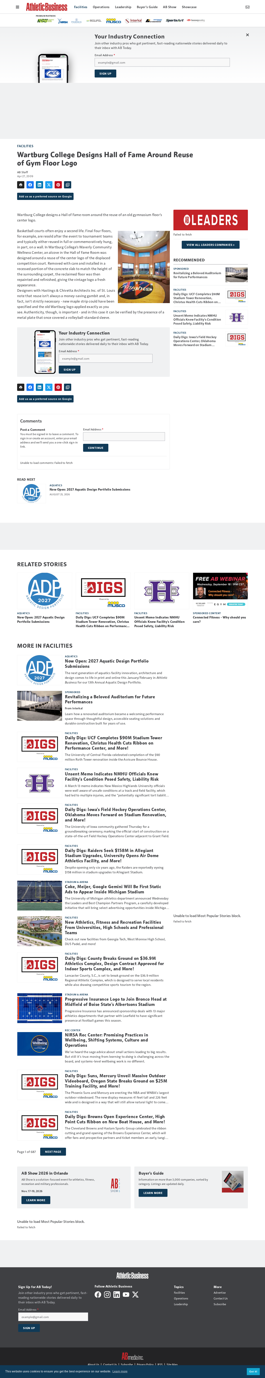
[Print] (20, 184)
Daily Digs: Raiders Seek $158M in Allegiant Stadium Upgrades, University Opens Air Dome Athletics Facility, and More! (112, 856)
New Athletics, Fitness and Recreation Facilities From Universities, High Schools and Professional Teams (114, 927)
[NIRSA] (63, 21)
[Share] (30, 184)
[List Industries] (154, 20)
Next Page (53, 1151)
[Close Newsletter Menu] (247, 35)
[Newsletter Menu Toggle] (247, 6)
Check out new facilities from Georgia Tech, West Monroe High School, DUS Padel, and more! (115, 941)
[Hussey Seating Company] (196, 20)
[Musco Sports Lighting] (114, 21)
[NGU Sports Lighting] (46, 20)
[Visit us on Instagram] (107, 1294)
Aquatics (56, 485)
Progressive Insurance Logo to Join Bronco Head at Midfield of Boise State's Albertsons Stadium (116, 1002)
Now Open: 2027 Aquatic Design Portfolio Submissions (90, 489)
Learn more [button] (120, 1371)
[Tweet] (48, 184)
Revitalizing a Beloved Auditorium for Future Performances (197, 275)
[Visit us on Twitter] (135, 1294)
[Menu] (17, 6)
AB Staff (22, 172)
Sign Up (105, 73)
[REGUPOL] (94, 20)
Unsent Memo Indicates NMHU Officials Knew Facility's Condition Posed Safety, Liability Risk (197, 319)
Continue (95, 448)
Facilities (25, 146)
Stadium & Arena (76, 881)
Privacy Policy (145, 1364)
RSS (160, 1364)
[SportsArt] (175, 20)
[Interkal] (133, 21)
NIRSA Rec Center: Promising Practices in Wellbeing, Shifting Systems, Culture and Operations (106, 1040)
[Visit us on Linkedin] (116, 1294)
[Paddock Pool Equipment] (76, 21)
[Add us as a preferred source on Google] (67, 184)
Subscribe (127, 1364)
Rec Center (72, 1030)
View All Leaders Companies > (211, 245)
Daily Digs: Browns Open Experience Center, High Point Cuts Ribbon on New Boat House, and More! (115, 1119)
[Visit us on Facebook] (98, 1294)
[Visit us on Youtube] (126, 1294)
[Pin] (58, 184)
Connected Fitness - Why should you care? (219, 619)
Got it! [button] (253, 1371)
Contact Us (110, 1364)
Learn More (35, 1200)
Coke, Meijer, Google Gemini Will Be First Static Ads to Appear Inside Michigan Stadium (113, 889)
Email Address (105, 55)
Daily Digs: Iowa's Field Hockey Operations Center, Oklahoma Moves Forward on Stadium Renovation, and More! (195, 341)
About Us (93, 1364)
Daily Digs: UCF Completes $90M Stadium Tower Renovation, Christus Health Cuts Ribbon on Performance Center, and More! (196, 298)
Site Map (172, 1364)
